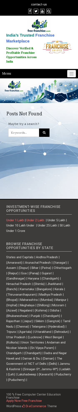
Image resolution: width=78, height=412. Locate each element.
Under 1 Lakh (15, 220)
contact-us (39, 4)
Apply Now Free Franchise (24, 401)
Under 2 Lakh (35, 220)
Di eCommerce (35, 406)
